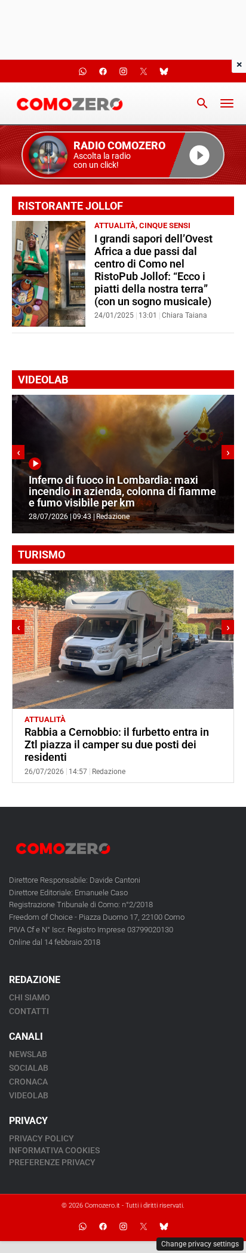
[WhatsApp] (82, 1226)
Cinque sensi (164, 225)
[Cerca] (202, 103)
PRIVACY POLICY (41, 1138)
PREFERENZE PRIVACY (52, 1162)
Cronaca (28, 1081)
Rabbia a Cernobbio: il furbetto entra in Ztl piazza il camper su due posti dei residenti (116, 744)
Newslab (28, 1054)
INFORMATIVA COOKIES (54, 1150)
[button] (123, 155)
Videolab (28, 1095)
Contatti (29, 1011)
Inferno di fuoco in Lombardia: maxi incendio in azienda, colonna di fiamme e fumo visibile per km (122, 491)
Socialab (28, 1068)
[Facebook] (102, 1226)
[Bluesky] (163, 1226)
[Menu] (227, 103)
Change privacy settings (200, 1244)
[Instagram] (123, 1226)
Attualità (115, 225)
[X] (143, 1226)
